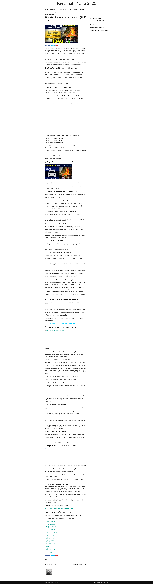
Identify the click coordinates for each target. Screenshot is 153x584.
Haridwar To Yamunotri (50, 551)
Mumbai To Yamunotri (50, 521)
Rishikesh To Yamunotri (51, 552)
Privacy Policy (103, 582)
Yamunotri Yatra (51, 14)
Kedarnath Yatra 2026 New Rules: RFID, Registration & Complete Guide (97, 18)
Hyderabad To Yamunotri (51, 534)
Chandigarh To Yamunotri (51, 538)
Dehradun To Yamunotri (51, 543)
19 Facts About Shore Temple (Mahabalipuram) (99, 30)
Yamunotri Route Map (51, 559)
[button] (107, 9)
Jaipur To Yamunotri (50, 530)
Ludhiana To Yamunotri (50, 544)
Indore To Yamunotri (50, 540)
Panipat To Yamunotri (50, 546)
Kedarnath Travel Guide (63, 9)
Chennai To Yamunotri (50, 541)
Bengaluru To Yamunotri (51, 526)
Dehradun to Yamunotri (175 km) (79, 564)
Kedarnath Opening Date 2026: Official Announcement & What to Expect (97, 21)
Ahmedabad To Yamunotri (51, 532)
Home (46, 9)
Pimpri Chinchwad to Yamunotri (59, 508)
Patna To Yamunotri (50, 535)
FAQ (86, 9)
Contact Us (82, 9)
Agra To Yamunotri (50, 537)
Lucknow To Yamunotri (50, 524)
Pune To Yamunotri (50, 523)
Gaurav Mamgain (48, 22)
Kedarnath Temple (52, 9)
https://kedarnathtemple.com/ (57, 571)
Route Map (50, 12)
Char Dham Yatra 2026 (74, 9)
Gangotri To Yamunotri (50, 549)
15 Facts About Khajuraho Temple (96, 24)
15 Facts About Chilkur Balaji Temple (97, 27)
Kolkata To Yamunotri (50, 529)
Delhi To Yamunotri (50, 527)
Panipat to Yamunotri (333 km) (51, 564)
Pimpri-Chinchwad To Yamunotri (52, 548)
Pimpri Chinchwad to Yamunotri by (62, 323)
